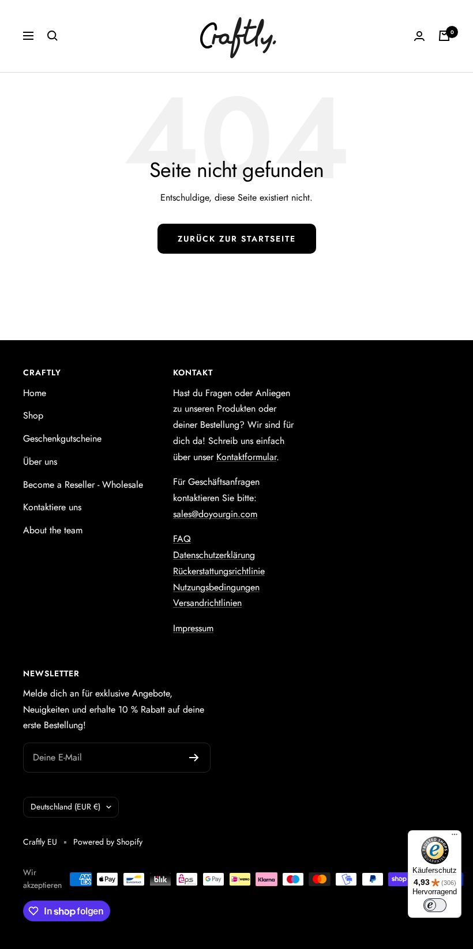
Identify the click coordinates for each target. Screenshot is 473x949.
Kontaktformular (246, 457)
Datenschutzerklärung (214, 555)
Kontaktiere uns (52, 507)
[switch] (434, 905)
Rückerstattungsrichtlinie (219, 571)
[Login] (419, 36)
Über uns (40, 461)
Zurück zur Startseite (237, 238)
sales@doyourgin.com (215, 514)
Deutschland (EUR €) (65, 806)
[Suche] (52, 36)
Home (34, 393)
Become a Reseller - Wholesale (83, 484)
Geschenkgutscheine (62, 438)
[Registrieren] (194, 758)
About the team (52, 530)
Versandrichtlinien (207, 602)
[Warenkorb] (444, 36)
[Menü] (454, 837)
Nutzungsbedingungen (216, 587)
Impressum (193, 628)
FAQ (182, 538)
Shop (33, 415)
